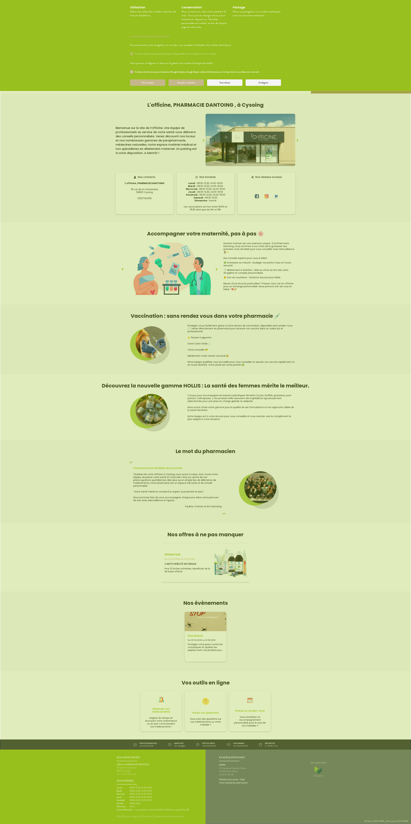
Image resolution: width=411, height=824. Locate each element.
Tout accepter (148, 82)
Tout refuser (224, 82)
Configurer (263, 82)
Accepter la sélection (186, 82)
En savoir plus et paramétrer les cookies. (150, 36)
